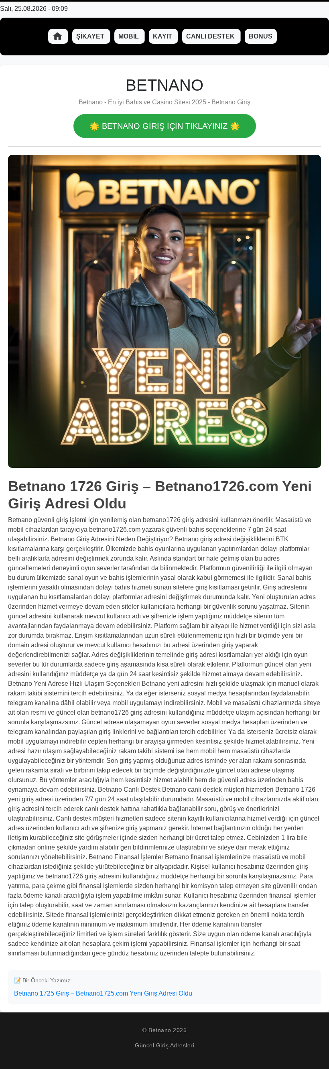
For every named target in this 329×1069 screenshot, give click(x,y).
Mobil (129, 36)
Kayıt (163, 36)
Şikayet (91, 36)
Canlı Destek (211, 36)
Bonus (260, 36)
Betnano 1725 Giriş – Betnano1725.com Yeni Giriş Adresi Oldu (103, 993)
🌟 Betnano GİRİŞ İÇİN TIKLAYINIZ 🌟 (164, 126)
